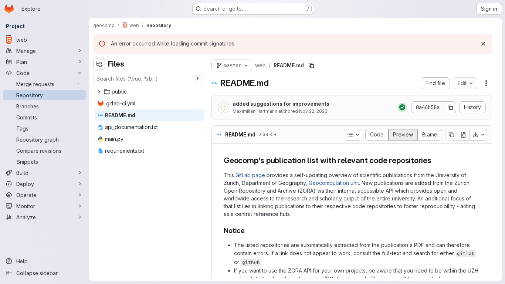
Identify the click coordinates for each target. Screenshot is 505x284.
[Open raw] (463, 135)
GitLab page (250, 175)
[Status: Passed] (402, 107)
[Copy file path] (311, 65)
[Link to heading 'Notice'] (248, 230)
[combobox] (148, 78)
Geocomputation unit (334, 183)
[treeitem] (149, 92)
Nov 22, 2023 (313, 111)
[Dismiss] (483, 43)
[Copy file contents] (451, 135)
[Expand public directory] (99, 91)
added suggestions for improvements (281, 104)
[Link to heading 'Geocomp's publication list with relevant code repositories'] (435, 160)
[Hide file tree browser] (99, 64)
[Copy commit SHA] (450, 107)
